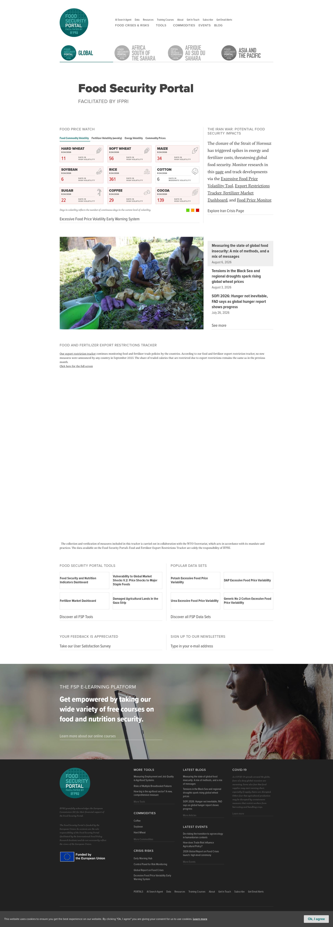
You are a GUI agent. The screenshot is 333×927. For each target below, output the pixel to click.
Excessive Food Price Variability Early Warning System (152, 877)
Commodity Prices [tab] (156, 138)
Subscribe (208, 20)
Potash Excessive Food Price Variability (189, 580)
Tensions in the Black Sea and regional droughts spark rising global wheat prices (236, 276)
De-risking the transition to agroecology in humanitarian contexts (203, 835)
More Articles (189, 815)
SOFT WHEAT (120, 148)
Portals (138, 892)
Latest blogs (194, 770)
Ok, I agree (316, 919)
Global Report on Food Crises (149, 870)
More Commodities (143, 839)
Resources (148, 20)
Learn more (200, 919)
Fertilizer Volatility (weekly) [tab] (107, 138)
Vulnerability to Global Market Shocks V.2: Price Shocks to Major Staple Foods (135, 580)
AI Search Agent (123, 20)
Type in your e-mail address (192, 646)
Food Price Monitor (254, 200)
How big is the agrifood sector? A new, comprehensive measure (153, 793)
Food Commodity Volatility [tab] (74, 138)
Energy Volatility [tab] (134, 138)
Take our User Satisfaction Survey (85, 646)
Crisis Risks (143, 851)
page (219, 171)
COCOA (163, 190)
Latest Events (195, 827)
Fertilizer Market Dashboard (78, 601)
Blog (218, 25)
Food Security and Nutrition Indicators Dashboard (78, 580)
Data (137, 20)
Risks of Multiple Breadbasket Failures (153, 786)
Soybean (138, 827)
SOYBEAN (69, 169)
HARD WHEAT (72, 148)
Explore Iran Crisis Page (226, 211)
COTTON (164, 169)
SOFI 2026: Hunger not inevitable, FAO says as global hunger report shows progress (240, 301)
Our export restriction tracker (78, 354)
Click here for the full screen (76, 366)
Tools (161, 25)
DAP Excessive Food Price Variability (247, 580)
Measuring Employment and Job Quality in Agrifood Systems (154, 778)
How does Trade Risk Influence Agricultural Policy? (198, 844)
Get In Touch (193, 20)
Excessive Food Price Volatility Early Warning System (100, 219)
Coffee (137, 821)
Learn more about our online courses (88, 736)
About (180, 20)
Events (205, 25)
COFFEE (115, 190)
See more (219, 325)
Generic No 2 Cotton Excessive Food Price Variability (247, 601)
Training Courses (165, 20)
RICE (113, 169)
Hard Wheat (140, 832)
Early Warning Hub (143, 858)
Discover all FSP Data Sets (191, 617)
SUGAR (67, 190)
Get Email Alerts (224, 20)
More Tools (144, 770)
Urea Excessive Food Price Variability (195, 601)
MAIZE (162, 148)
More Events (189, 862)
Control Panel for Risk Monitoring (150, 864)
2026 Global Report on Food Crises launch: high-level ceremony (201, 853)
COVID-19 (239, 770)
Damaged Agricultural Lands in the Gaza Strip (135, 601)
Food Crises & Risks (132, 25)
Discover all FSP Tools (76, 617)
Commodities (184, 25)
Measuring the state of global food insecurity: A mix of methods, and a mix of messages (240, 251)
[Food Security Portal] (74, 22)
